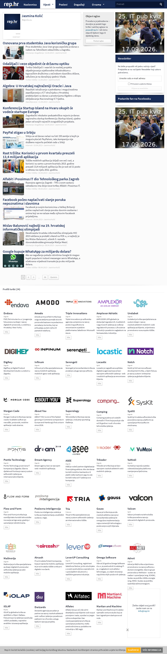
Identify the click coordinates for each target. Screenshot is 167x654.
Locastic (101, 362)
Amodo (39, 313)
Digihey (8, 362)
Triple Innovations (76, 313)
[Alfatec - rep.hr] (79, 599)
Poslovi (63, 5)
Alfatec (70, 606)
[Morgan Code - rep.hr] (17, 402)
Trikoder (101, 460)
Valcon (132, 509)
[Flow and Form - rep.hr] (17, 498)
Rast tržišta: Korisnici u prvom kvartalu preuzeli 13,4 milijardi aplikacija (39, 155)
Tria (68, 509)
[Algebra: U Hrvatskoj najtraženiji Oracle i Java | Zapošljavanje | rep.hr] (13, 101)
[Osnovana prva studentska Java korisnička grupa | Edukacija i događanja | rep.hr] (13, 58)
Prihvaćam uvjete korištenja (141, 84)
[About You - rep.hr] (48, 402)
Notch (131, 362)
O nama (95, 5)
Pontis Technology (14, 460)
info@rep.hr (144, 611)
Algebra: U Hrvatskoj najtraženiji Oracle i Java (37, 85)
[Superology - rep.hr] (79, 402)
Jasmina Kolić (61, 53)
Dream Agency (43, 460)
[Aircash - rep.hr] (48, 548)
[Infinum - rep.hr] (48, 350)
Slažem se (133, 650)
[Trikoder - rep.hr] (109, 449)
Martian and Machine (109, 606)
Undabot (133, 313)
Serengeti (71, 362)
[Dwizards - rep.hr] (39, 601)
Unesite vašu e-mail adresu (132, 78)
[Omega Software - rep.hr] (110, 548)
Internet (29, 145)
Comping (102, 412)
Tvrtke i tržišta (31, 79)
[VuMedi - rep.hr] (141, 452)
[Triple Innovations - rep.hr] (79, 303)
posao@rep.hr (92, 29)
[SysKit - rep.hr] (141, 405)
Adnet (131, 558)
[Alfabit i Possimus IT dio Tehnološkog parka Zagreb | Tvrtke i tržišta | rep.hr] (13, 194)
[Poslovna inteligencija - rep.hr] (48, 501)
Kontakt (16, 37)
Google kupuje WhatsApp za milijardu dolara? (37, 251)
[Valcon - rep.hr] (141, 500)
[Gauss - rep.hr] (110, 501)
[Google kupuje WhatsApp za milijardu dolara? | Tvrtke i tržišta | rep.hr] (13, 266)
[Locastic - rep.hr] (110, 354)
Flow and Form (12, 509)
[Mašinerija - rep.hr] (11, 552)
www (18, 34)
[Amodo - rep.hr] (48, 305)
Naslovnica (30, 5)
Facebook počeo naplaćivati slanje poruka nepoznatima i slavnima (34, 201)
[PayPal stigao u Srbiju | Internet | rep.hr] (13, 147)
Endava (8, 313)
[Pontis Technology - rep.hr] (17, 452)
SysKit (131, 411)
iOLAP (7, 606)
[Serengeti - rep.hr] (79, 353)
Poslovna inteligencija (48, 509)
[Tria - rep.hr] (79, 502)
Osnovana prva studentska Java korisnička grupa (39, 43)
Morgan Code (11, 411)
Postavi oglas (98, 41)
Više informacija (152, 650)
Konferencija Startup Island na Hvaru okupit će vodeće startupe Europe (38, 109)
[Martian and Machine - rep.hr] (110, 599)
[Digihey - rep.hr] (17, 354)
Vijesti (45, 5)
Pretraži (120, 4)
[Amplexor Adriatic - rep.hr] (110, 306)
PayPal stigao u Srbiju (19, 132)
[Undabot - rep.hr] (141, 306)
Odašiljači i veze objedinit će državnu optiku (36, 63)
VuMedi (132, 460)
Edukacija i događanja (35, 53)
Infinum (39, 362)
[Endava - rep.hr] (17, 307)
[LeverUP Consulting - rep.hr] (79, 549)
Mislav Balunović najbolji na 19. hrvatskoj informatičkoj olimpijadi (34, 227)
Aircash (39, 557)
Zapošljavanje (31, 102)
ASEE (68, 461)
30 (45, 277)
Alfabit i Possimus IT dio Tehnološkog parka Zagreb (41, 178)
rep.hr (11, 5)
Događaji (79, 5)
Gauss (100, 509)
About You (40, 411)
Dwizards (40, 607)
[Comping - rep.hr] (109, 405)
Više (6, 332)
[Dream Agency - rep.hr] (48, 451)
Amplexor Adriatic (107, 313)
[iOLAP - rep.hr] (17, 597)
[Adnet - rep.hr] (137, 552)
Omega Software (106, 557)
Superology (72, 411)
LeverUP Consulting (77, 557)
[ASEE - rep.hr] (78, 454)
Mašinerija (10, 558)
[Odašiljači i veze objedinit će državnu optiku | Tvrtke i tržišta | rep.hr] (13, 78)
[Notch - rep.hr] (141, 354)
